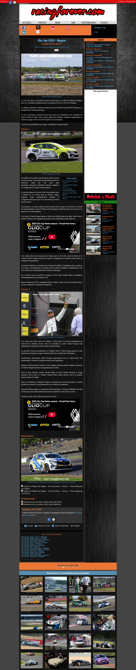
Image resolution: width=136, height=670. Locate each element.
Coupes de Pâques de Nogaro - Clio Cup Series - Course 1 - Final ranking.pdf (52, 486)
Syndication (67, 567)
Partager (76, 526)
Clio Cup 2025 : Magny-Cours (29, 545)
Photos (42, 22)
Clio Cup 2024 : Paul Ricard (29, 551)
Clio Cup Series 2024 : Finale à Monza (31, 549)
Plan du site (58, 567)
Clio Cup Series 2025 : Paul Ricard (31, 542)
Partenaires (89, 22)
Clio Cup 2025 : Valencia (28, 544)
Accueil (27, 22)
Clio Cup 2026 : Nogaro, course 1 (30, 538)
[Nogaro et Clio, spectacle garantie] (52, 54)
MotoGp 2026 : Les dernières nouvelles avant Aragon (107, 207)
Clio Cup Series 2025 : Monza (29, 541)
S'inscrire (121, 1)
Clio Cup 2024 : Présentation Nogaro (31, 555)
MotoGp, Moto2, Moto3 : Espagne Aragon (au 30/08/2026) (98, 45)
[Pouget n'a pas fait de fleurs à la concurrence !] (52, 292)
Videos (104, 22)
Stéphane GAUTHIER (46, 47)
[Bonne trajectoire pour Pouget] (52, 132)
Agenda (100, 40)
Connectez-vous (130, 1)
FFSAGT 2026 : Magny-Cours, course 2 (107, 238)
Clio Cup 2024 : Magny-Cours (29, 552)
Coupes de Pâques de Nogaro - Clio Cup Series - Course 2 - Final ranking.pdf (52, 491)
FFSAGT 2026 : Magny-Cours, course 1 (107, 248)
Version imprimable (62, 526)
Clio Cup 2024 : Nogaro (27, 553)
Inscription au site (76, 567)
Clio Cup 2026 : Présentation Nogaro (69, 190)
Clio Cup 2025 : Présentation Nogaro (31, 548)
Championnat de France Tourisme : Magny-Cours (108, 228)
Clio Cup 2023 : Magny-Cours (29, 556)
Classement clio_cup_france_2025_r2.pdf (38, 502)
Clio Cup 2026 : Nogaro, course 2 (30, 537)
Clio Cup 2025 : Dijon (27, 546)
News (57, 22)
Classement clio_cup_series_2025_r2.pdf (37, 504)
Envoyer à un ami (43, 526)
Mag (73, 22)
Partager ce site (100, 27)
